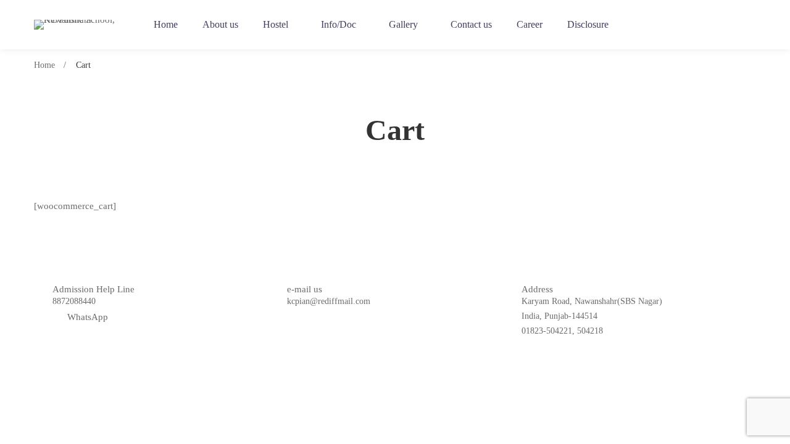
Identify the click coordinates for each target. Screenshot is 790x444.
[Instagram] (728, 25)
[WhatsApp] (751, 25)
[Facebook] (704, 25)
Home (44, 65)
